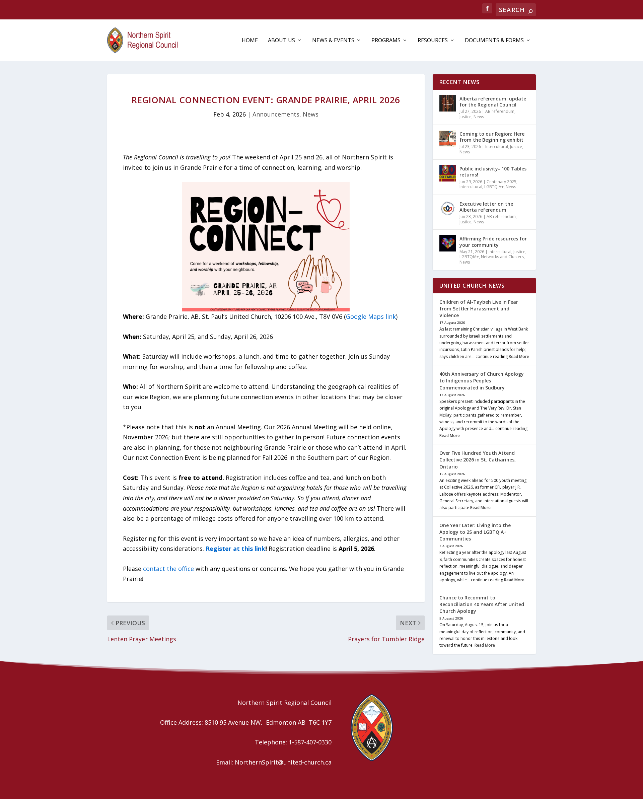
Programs (386, 41)
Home (250, 41)
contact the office (168, 569)
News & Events (333, 41)
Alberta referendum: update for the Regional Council (492, 101)
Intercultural (496, 146)
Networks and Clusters (502, 257)
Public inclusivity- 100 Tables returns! (492, 171)
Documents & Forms (494, 41)
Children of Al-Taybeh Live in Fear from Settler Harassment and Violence (478, 308)
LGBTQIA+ (494, 187)
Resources (433, 41)
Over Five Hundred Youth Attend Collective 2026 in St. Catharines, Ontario (477, 459)
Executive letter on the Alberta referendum (486, 207)
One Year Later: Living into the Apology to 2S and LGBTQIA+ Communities (475, 532)
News (310, 114)
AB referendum (499, 111)
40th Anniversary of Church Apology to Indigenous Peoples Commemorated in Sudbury (481, 380)
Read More (519, 356)
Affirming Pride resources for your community (493, 241)
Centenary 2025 (501, 182)
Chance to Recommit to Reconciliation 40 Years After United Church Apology (481, 604)
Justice (465, 117)
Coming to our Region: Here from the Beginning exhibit (491, 137)
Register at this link (235, 548)
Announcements (276, 114)
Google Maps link (371, 316)
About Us (281, 41)
